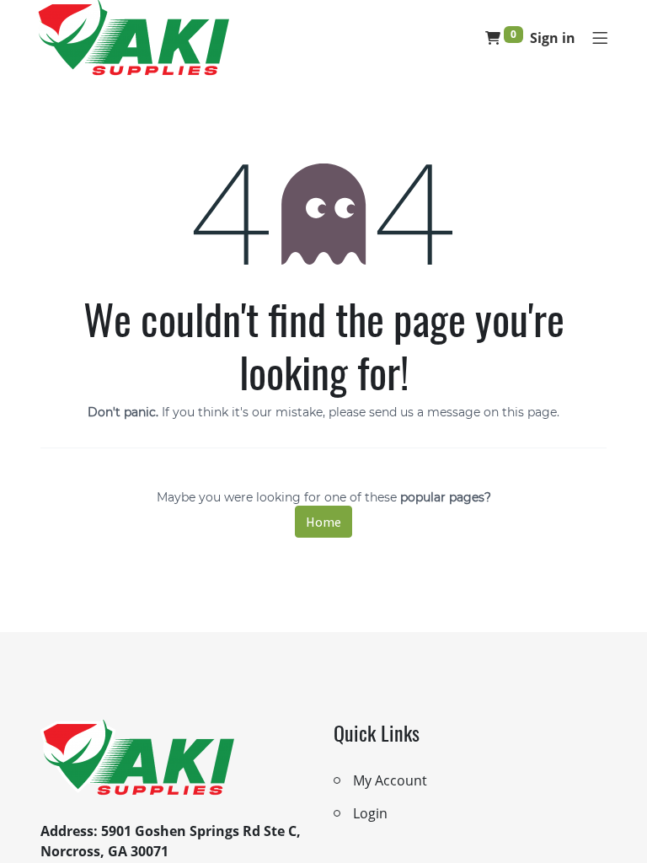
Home (323, 521)
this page (529, 412)
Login (370, 813)
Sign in (552, 38)
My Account (390, 780)
